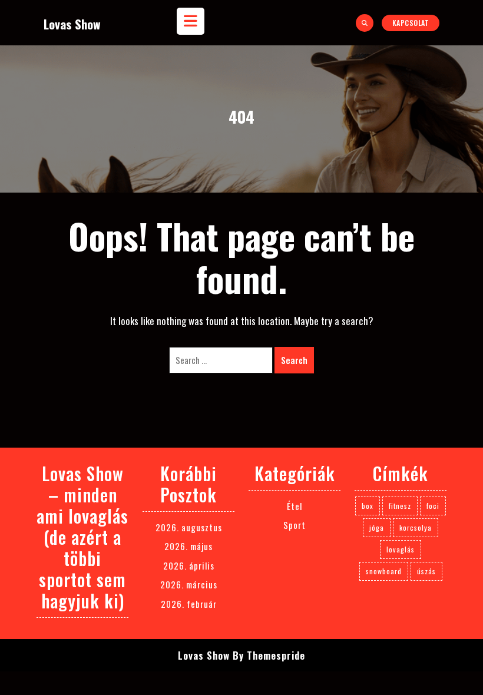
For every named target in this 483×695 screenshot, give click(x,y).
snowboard (384, 571)
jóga (376, 527)
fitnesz (400, 506)
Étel (294, 505)
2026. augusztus (189, 527)
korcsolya (415, 527)
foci (432, 506)
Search (294, 359)
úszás (426, 571)
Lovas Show (72, 24)
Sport (294, 524)
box (367, 506)
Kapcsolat (410, 23)
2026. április (188, 565)
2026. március (188, 584)
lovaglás (400, 549)
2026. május (188, 546)
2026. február (189, 603)
